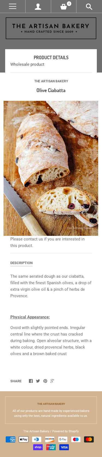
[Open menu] (12, 6)
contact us (33, 239)
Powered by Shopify (65, 431)
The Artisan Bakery (51, 81)
